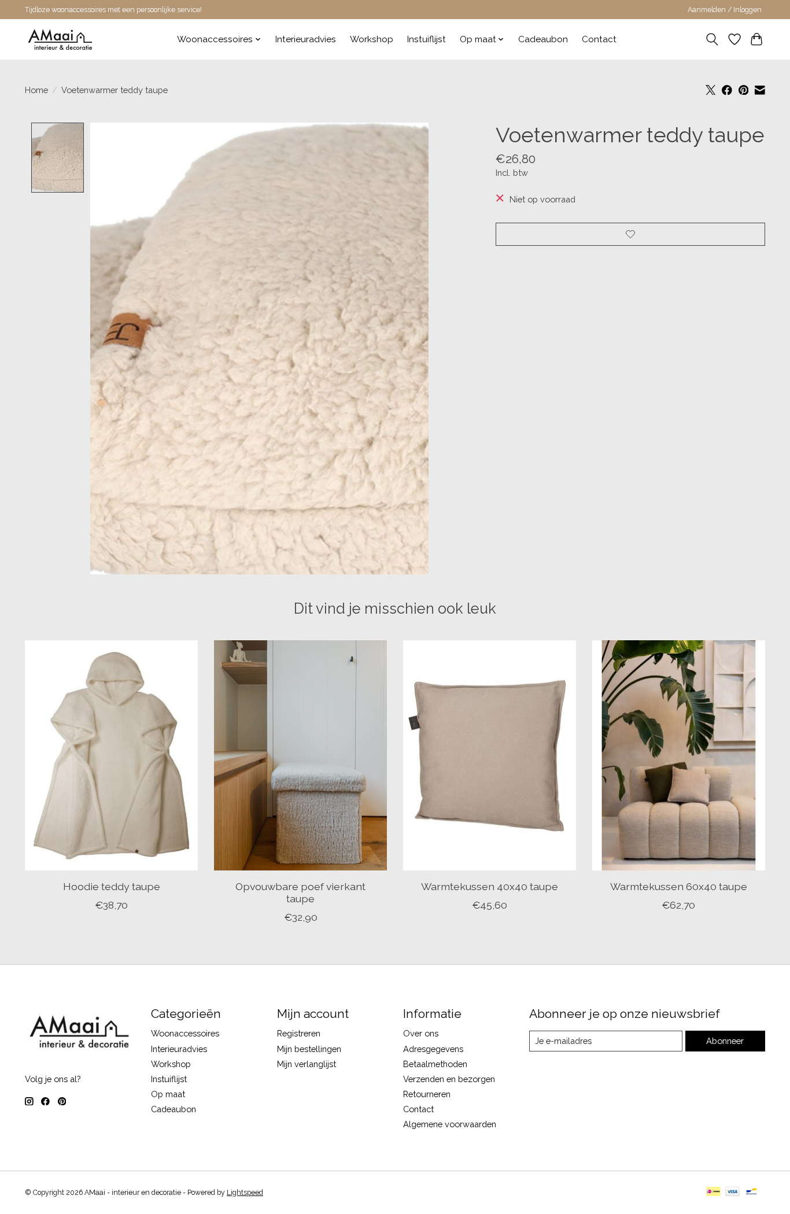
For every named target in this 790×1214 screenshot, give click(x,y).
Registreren (298, 1033)
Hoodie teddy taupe (111, 886)
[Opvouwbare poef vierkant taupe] (300, 755)
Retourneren (427, 1094)
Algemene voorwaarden (449, 1124)
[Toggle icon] (712, 39)
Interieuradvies (305, 39)
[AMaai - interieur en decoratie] (60, 39)
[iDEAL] (713, 1192)
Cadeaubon (543, 39)
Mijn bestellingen (309, 1049)
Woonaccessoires (185, 1033)
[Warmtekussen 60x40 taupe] (678, 755)
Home (36, 90)
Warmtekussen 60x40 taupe (678, 886)
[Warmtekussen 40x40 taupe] (489, 755)
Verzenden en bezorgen (449, 1079)
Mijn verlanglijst (306, 1064)
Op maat (168, 1094)
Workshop (371, 39)
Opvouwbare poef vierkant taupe (300, 892)
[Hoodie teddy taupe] (111, 755)
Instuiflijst (426, 39)
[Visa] (732, 1192)
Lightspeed (245, 1193)
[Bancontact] (751, 1192)
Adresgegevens (433, 1049)
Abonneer (725, 1041)
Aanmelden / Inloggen (725, 10)
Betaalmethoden (435, 1064)
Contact (599, 39)
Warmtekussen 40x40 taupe (489, 886)
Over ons (420, 1033)
